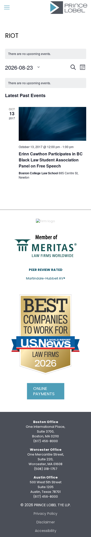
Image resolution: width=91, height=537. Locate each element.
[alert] (45, 83)
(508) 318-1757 (45, 468)
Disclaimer (45, 522)
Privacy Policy (45, 513)
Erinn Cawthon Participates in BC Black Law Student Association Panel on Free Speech (51, 160)
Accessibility (45, 530)
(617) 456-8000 (45, 441)
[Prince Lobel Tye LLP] (68, 7)
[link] (45, 245)
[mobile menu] (7, 7)
